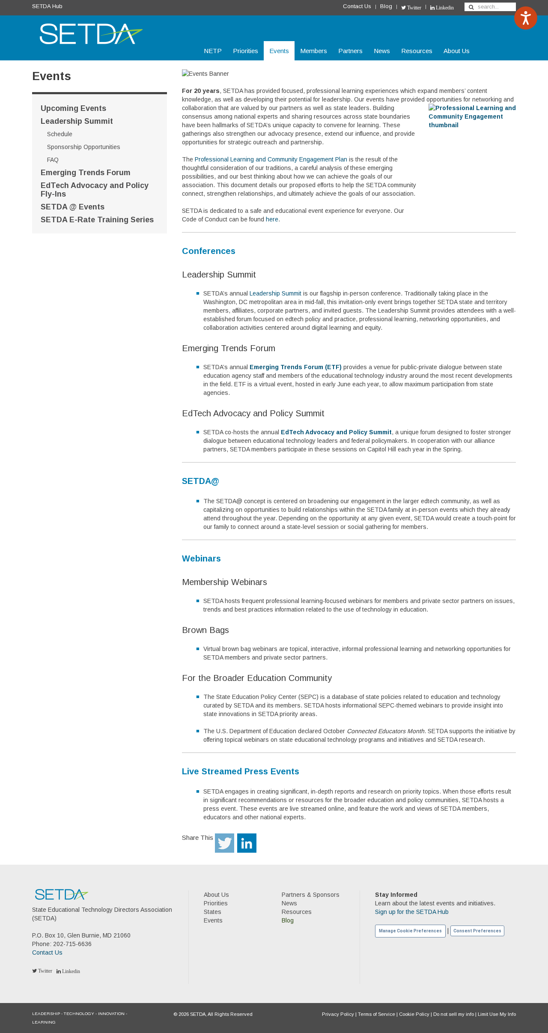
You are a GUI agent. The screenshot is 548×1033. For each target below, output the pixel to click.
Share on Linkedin (246, 843)
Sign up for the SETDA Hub (412, 911)
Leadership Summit (77, 121)
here (272, 219)
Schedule (59, 134)
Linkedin (444, 7)
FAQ (53, 159)
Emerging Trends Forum (86, 172)
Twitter (413, 7)
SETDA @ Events (72, 207)
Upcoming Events (73, 108)
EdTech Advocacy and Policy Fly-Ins (95, 189)
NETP (213, 50)
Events (279, 50)
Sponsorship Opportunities (83, 146)
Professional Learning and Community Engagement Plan (271, 159)
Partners (350, 50)
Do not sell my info (453, 1014)
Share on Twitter (224, 843)
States (212, 911)
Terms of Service (376, 1014)
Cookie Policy (414, 1014)
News (382, 50)
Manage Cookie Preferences (410, 931)
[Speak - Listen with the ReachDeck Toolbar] (525, 18)
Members (313, 50)
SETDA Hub (47, 6)
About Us (457, 50)
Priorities (245, 50)
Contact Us (357, 6)
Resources (416, 50)
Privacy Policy (338, 1014)
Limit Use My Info (497, 1014)
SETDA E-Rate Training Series (97, 219)
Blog (386, 6)
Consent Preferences (477, 931)
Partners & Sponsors (311, 894)
